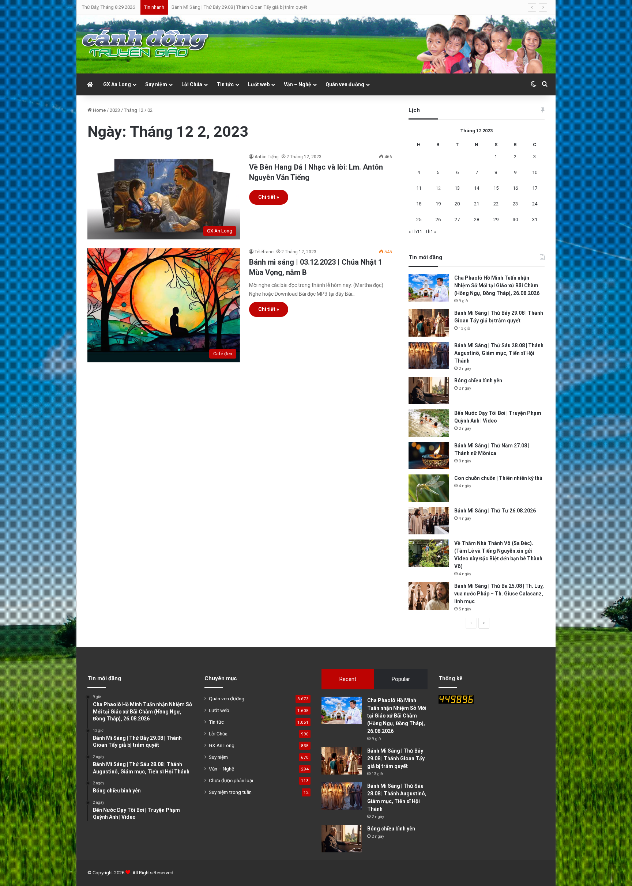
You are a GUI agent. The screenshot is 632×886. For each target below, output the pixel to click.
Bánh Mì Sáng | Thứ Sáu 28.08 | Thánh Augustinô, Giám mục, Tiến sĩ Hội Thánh (498, 353)
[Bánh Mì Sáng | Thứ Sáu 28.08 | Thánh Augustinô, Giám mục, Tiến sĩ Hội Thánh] (429, 355)
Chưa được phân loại (231, 780)
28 (476, 219)
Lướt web (259, 84)
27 (457, 219)
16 (515, 188)
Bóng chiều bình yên (478, 380)
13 (457, 188)
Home (99, 110)
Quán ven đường (345, 84)
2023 (115, 110)
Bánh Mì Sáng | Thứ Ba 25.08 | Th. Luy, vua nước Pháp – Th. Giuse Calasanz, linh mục (499, 593)
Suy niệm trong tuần (230, 792)
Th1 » (430, 231)
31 (534, 219)
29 (496, 219)
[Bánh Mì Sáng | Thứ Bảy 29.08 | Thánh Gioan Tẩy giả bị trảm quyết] (429, 323)
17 (534, 188)
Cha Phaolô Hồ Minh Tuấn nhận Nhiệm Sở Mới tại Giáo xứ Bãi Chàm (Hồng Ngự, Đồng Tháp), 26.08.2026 (496, 285)
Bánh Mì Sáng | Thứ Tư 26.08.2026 (495, 511)
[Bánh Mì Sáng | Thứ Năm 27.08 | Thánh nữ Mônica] (429, 455)
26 (438, 219)
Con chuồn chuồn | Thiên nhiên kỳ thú (498, 478)
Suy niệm (156, 84)
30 (515, 219)
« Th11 (415, 231)
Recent (347, 679)
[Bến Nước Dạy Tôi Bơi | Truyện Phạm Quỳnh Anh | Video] (429, 423)
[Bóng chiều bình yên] (429, 390)
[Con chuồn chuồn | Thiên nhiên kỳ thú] (429, 488)
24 (534, 204)
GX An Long (117, 84)
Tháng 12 (133, 110)
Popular (401, 679)
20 (457, 204)
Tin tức (225, 84)
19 (438, 204)
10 (534, 172)
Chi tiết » (268, 197)
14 (476, 188)
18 (418, 204)
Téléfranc (264, 251)
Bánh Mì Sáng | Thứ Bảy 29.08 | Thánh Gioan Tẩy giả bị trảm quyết (239, 7)
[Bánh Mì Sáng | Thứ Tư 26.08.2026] (429, 520)
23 (515, 204)
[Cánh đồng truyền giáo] (146, 44)
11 (418, 188)
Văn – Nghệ (297, 84)
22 (496, 204)
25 (418, 219)
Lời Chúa (191, 84)
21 (476, 204)
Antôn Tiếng (267, 156)
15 (496, 188)
